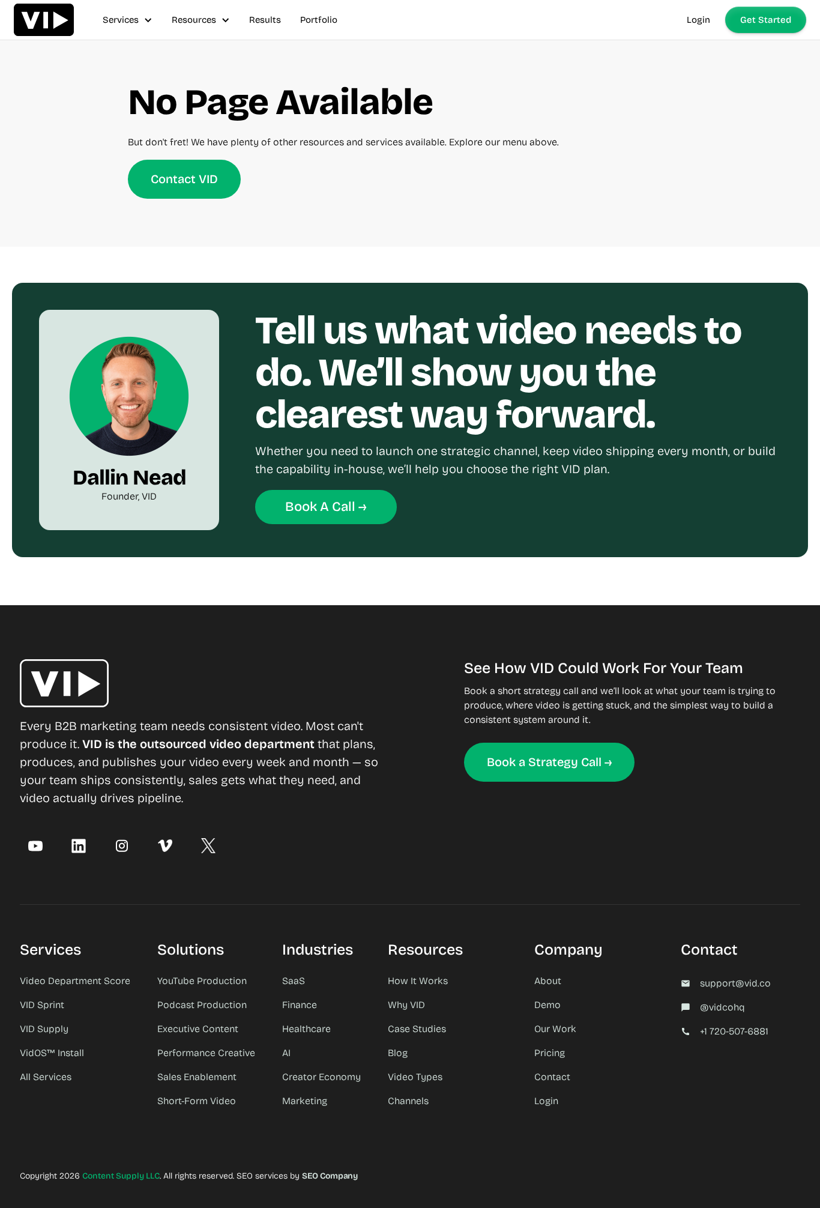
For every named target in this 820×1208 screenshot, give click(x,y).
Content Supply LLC (121, 1176)
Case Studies (417, 1028)
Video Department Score (75, 980)
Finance (299, 1004)
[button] (127, 20)
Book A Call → (326, 507)
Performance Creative (206, 1053)
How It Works (418, 980)
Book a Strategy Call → (549, 762)
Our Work (555, 1028)
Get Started (765, 19)
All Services (45, 1077)
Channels (408, 1101)
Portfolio (318, 19)
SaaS (293, 980)
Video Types (415, 1077)
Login (698, 19)
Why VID (406, 1004)
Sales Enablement (197, 1077)
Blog (398, 1053)
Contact (552, 1077)
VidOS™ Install (52, 1053)
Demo (547, 1004)
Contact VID (184, 179)
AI (286, 1053)
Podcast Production (202, 1004)
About (547, 980)
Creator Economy (321, 1077)
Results (265, 19)
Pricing (549, 1053)
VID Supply (44, 1028)
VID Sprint (42, 1004)
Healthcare (306, 1028)
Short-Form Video (196, 1101)
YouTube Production (202, 980)
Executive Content (197, 1028)
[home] (44, 20)
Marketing (304, 1101)
